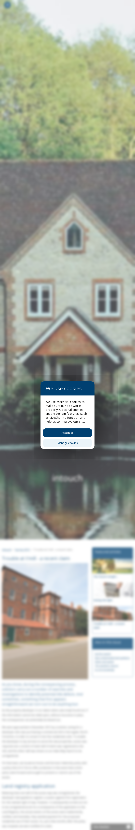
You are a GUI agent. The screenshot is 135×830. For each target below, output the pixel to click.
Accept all (67, 433)
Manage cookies (67, 443)
